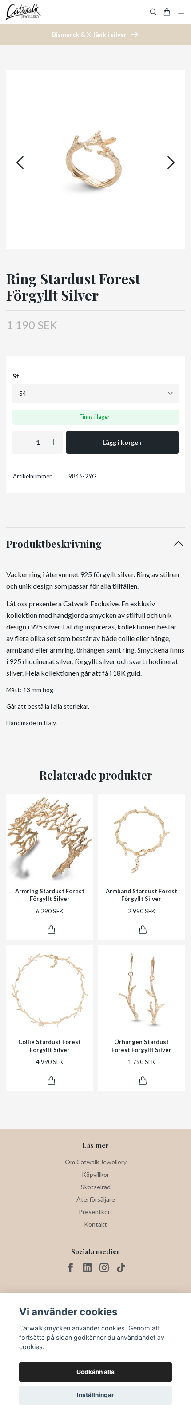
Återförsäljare (95, 1199)
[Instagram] (104, 1267)
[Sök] (153, 12)
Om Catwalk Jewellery (96, 1162)
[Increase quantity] (54, 442)
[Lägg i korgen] (51, 929)
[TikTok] (121, 1267)
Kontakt (95, 1224)
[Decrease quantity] (22, 442)
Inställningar (95, 1394)
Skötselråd (96, 1187)
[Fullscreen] (95, 159)
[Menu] (181, 11)
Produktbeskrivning (54, 544)
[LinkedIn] (87, 1267)
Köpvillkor (95, 1174)
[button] (171, 162)
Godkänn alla (95, 1371)
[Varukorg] (167, 12)
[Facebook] (70, 1267)
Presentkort (96, 1211)
